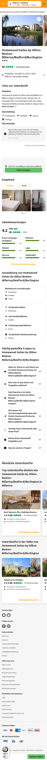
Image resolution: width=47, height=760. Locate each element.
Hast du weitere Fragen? (19, 448)
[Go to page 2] (23, 213)
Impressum (6, 705)
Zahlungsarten (7, 669)
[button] (22, 30)
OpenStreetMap (39, 145)
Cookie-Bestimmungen (10, 644)
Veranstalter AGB (8, 702)
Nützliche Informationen (11, 685)
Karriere (5, 640)
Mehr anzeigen (13, 138)
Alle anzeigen (8, 123)
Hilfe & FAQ (6, 665)
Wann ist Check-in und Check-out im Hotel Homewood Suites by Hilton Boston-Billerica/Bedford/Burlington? (23, 371)
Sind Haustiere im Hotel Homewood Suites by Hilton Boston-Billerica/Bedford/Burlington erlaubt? (21, 398)
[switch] (5, 756)
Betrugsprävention (9, 688)
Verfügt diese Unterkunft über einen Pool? (22, 430)
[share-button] (38, 19)
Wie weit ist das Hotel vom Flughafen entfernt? (20, 383)
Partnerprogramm (8, 681)
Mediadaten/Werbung (10, 652)
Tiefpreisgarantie (8, 677)
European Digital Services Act (13, 713)
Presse (4, 656)
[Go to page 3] (24, 213)
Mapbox (29, 145)
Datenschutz (7, 709)
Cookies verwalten (9, 648)
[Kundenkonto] (44, 4)
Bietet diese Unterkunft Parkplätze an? (19, 439)
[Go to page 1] (22, 213)
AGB (3, 698)
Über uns (5, 636)
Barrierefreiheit (7, 717)
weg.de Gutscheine (9, 673)
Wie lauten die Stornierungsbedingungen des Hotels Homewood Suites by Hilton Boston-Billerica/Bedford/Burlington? (22, 416)
